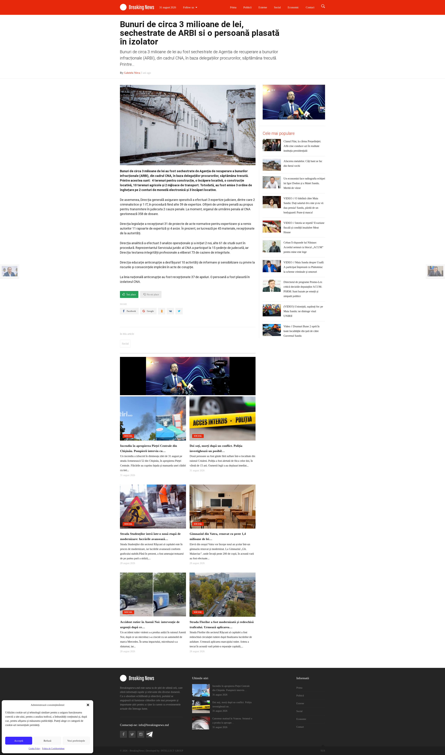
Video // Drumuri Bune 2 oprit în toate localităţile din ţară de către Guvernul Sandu (301, 331)
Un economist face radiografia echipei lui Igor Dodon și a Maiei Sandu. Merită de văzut (304, 183)
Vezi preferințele (76, 740)
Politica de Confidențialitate (53, 748)
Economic (293, 7)
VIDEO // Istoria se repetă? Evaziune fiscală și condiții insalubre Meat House (304, 227)
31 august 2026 (167, 7)
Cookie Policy (34, 748)
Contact (310, 7)
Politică (247, 7)
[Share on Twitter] (179, 311)
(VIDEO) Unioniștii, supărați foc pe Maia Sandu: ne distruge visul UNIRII (303, 311)
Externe (262, 7)
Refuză (47, 740)
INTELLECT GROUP (172, 750)
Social (277, 7)
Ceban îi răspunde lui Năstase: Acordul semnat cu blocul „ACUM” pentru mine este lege (303, 247)
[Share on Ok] (161, 311)
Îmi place (131, 294)
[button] (88, 705)
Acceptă (18, 740)
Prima (233, 7)
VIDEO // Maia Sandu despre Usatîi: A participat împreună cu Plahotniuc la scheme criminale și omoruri (304, 267)
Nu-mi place (152, 294)
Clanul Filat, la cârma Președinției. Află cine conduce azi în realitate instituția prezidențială (302, 146)
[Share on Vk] (170, 311)
